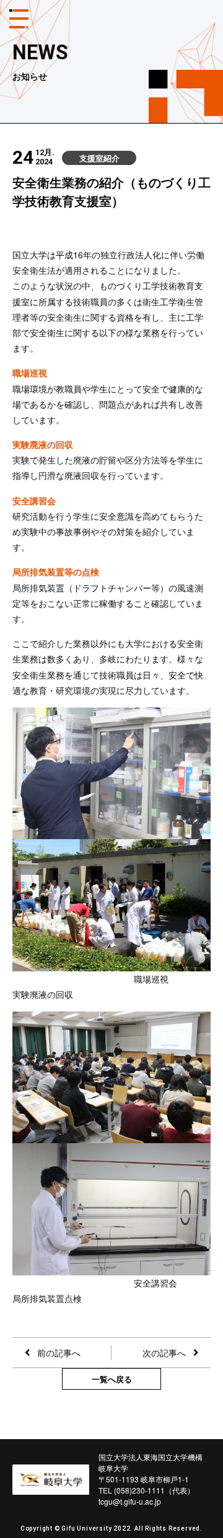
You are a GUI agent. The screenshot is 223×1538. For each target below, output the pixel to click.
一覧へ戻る (112, 1379)
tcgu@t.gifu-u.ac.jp (129, 1501)
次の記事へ (164, 1352)
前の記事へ (59, 1352)
